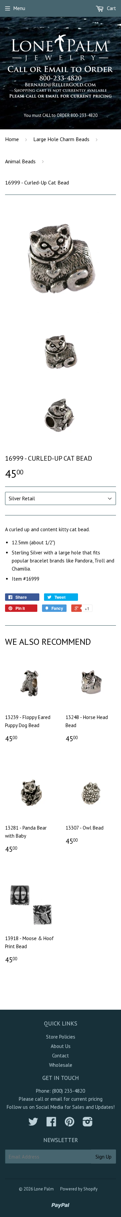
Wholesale (60, 1065)
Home (12, 139)
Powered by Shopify (78, 1189)
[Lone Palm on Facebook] (51, 1124)
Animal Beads (20, 161)
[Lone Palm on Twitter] (33, 1124)
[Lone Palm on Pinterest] (70, 1124)
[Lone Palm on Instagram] (88, 1124)
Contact (60, 1055)
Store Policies (60, 1037)
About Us (61, 1046)
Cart (111, 8)
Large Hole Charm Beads (61, 139)
